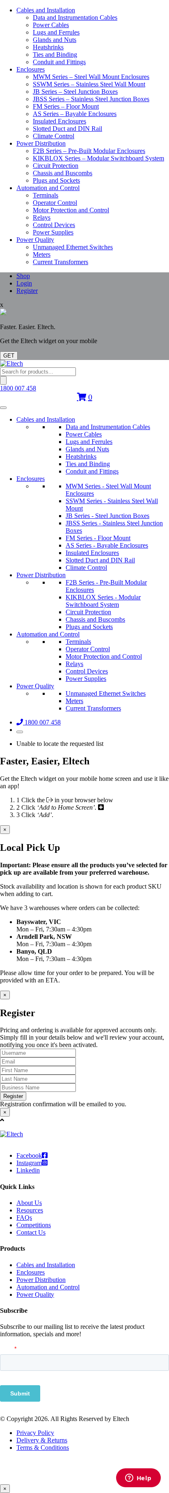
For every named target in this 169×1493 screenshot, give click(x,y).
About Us (29, 1202)
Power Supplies (53, 232)
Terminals (45, 195)
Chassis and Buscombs (62, 173)
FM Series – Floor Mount (66, 106)
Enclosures (30, 69)
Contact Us (31, 1232)
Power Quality (35, 239)
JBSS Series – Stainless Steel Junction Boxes (91, 98)
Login (24, 283)
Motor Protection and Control (71, 210)
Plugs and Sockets (56, 180)
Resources (29, 1210)
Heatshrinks (48, 47)
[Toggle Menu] (3, 407)
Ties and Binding (55, 54)
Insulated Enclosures (59, 121)
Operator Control (55, 202)
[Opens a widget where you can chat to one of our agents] (138, 1478)
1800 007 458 (18, 388)
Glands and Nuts (54, 39)
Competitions (33, 1224)
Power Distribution (41, 143)
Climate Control (53, 135)
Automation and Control (48, 187)
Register (27, 290)
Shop (23, 275)
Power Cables (51, 24)
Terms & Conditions (42, 1447)
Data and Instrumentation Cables (75, 17)
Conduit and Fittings (59, 61)
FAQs (24, 1217)
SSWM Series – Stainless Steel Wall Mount (89, 84)
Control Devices (54, 224)
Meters (41, 254)
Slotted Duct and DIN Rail (67, 128)
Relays (41, 217)
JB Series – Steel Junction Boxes (75, 91)
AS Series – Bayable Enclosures (74, 113)
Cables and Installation (45, 10)
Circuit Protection (55, 165)
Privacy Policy (35, 1432)
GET (8, 356)
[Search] (3, 380)
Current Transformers (60, 261)
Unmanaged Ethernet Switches (73, 247)
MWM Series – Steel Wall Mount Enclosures (91, 76)
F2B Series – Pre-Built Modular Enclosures (89, 150)
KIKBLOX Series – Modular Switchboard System (98, 158)
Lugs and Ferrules (56, 32)
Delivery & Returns (41, 1440)
